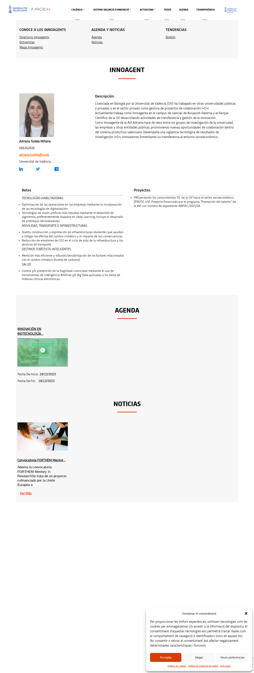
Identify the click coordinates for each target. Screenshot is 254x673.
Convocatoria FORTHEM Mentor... (41, 460)
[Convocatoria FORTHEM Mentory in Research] (42, 436)
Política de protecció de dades (203, 666)
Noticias (97, 42)
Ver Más (26, 493)
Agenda (96, 37)
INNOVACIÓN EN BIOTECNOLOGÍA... (30, 331)
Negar (199, 657)
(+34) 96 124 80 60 (82, 649)
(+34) (82, 624)
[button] (246, 613)
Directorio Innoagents (34, 37)
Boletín (170, 37)
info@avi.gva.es (81, 608)
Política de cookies (177, 666)
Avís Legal (225, 666)
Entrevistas (27, 42)
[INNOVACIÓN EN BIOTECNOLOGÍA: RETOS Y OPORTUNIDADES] (42, 352)
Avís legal (199, 602)
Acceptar (166, 657)
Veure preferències (232, 657)
